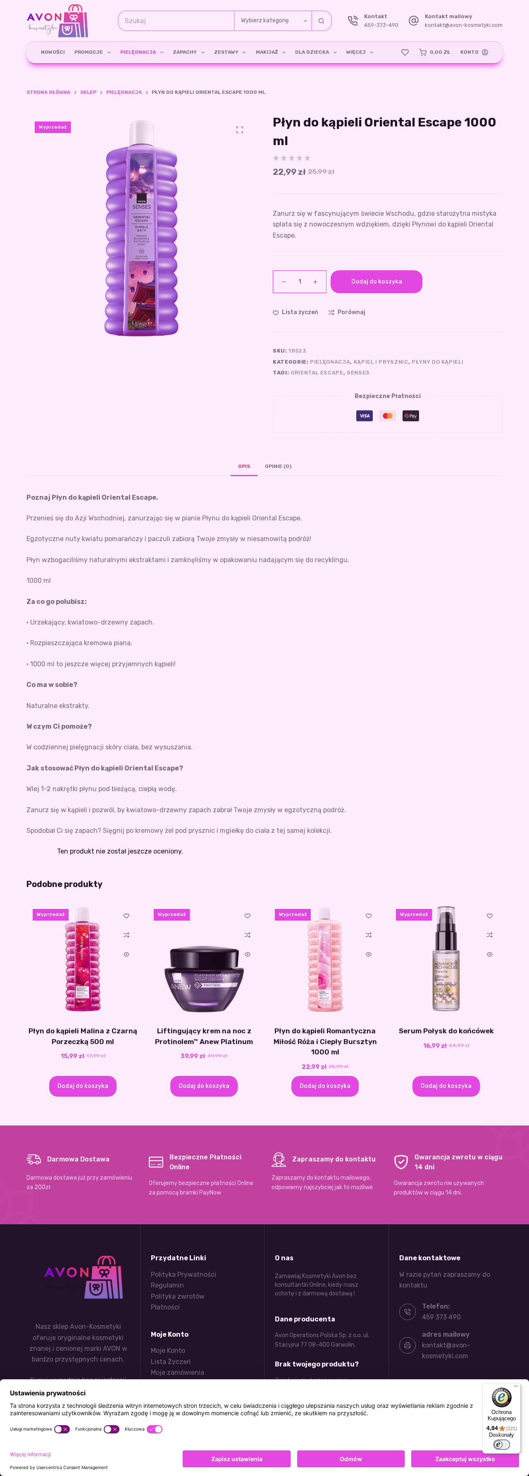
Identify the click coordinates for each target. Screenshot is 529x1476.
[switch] (501, 1445)
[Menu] (516, 1388)
